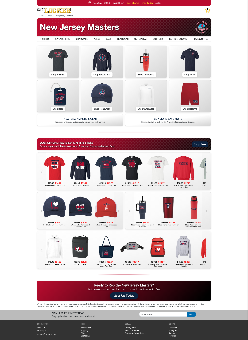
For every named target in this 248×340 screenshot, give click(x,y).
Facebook (173, 327)
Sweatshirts (62, 39)
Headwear (123, 39)
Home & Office (200, 39)
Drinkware (81, 39)
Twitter (172, 333)
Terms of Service (132, 330)
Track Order (86, 327)
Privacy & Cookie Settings (135, 333)
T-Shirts (44, 39)
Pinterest (172, 336)
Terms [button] (158, 3)
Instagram (173, 330)
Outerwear (140, 39)
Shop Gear (200, 144)
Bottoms (158, 39)
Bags (108, 39)
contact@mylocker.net (46, 334)
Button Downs (178, 39)
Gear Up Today (124, 296)
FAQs (83, 333)
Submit (191, 314)
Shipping (84, 330)
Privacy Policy (130, 327)
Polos (97, 39)
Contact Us (85, 336)
